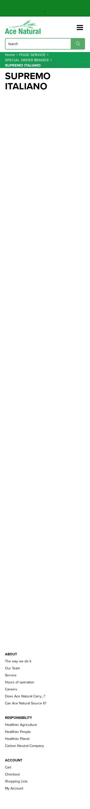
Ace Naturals (25, 26)
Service (10, 675)
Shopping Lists (16, 781)
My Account (14, 788)
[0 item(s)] (72, 25)
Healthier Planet (17, 738)
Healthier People (18, 731)
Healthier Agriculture (21, 724)
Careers (11, 689)
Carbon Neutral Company (24, 745)
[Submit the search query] (78, 43)
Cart (8, 767)
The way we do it (18, 661)
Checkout (12, 774)
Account (13, 760)
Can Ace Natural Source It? (25, 703)
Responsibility (18, 717)
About (11, 654)
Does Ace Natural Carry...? (25, 696)
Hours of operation (19, 682)
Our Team (12, 668)
